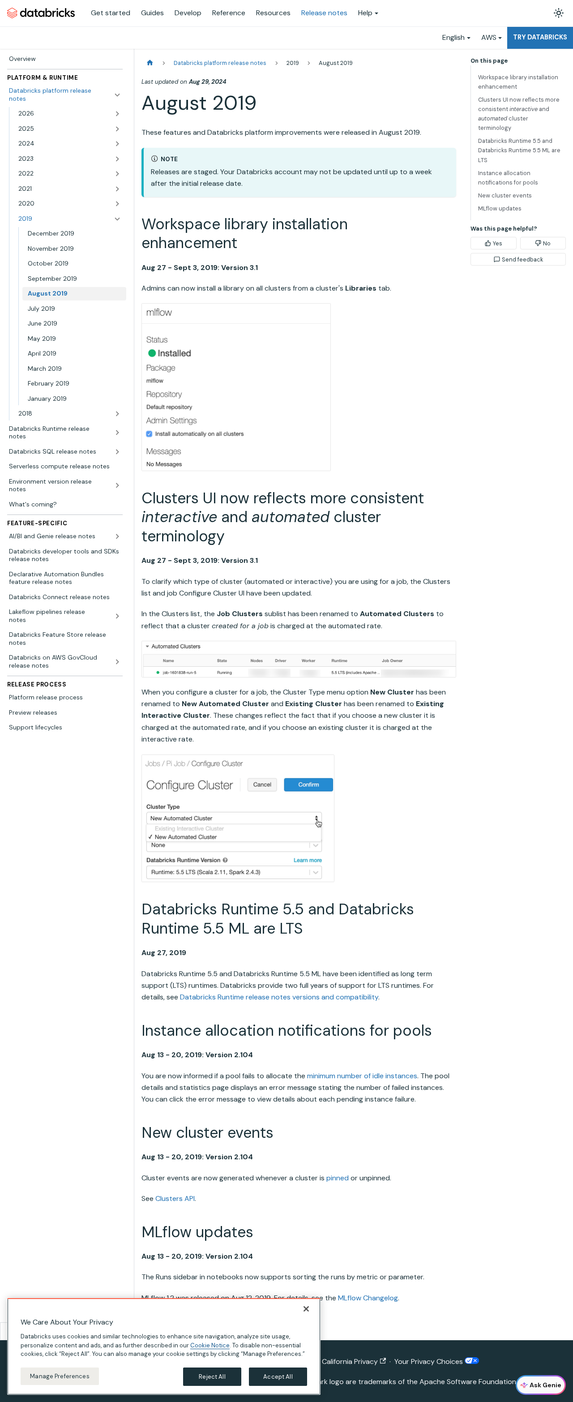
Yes (497, 243)
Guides (152, 12)
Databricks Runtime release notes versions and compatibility (279, 997)
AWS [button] (488, 37)
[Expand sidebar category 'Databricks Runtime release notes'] (117, 432)
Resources (273, 12)
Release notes (324, 12)
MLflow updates (500, 208)
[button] (69, 113)
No (547, 243)
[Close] (306, 1309)
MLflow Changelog (368, 1298)
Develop (188, 12)
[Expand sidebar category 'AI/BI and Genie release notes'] (117, 536)
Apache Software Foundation (467, 1381)
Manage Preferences (59, 1376)
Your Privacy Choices (429, 1361)
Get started (110, 12)
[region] (164, 1346)
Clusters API (175, 1198)
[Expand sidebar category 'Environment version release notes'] (117, 485)
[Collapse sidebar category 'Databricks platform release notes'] (117, 94)
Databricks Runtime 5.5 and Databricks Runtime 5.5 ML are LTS (519, 150)
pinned (337, 1178)
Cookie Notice (210, 1345)
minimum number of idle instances (362, 1075)
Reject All (212, 1376)
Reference (228, 12)
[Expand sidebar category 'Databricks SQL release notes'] (117, 452)
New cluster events (505, 195)
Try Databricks (540, 37)
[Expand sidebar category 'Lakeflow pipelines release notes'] (117, 615)
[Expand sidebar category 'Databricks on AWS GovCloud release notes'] (117, 661)
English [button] (453, 37)
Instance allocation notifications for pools (508, 177)
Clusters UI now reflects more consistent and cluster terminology (519, 114)
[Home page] (149, 63)
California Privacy (350, 1361)
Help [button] (365, 12)
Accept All (277, 1376)
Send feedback (522, 259)
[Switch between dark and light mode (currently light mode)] (559, 13)
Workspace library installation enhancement (518, 81)
